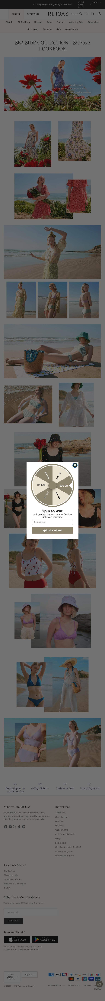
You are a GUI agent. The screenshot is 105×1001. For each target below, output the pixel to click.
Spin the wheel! (52, 530)
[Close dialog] (75, 465)
